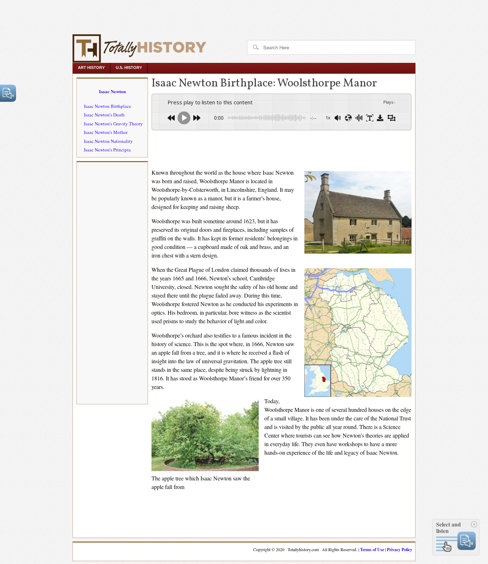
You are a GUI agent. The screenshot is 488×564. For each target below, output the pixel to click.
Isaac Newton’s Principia (107, 149)
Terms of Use (372, 549)
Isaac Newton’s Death (104, 114)
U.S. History (129, 67)
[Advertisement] (133, 16)
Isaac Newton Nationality (108, 141)
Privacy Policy (399, 549)
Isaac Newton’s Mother (106, 132)
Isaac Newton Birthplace (107, 106)
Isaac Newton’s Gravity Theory (113, 123)
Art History (91, 67)
